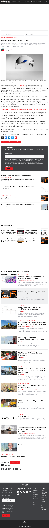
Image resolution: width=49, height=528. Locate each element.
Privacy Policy (11, 166)
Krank (22, 357)
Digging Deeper (28, 228)
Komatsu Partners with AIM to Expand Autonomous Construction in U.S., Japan (32, 323)
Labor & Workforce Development (26, 320)
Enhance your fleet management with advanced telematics (17, 179)
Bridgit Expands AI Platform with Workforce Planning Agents (18, 186)
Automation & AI (22, 305)
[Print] (2, 137)
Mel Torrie (22, 445)
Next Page (15, 462)
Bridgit (22, 311)
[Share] (6, 137)
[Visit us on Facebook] (2, 469)
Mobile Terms (39, 165)
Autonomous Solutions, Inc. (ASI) (29, 389)
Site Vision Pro (23, 416)
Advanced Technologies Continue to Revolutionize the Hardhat (8, 240)
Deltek (22, 374)
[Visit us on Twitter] (6, 469)
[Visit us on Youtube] (16, 469)
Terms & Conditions (31, 524)
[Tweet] (12, 137)
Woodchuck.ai (24, 341)
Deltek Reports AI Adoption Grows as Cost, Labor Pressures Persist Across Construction (31, 370)
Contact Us (9, 524)
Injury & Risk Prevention (24, 383)
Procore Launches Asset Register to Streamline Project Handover (31, 277)
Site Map (40, 524)
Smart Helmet (20, 85)
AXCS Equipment (25, 405)
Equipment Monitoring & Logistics (26, 351)
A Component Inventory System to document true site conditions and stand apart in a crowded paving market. (31, 419)
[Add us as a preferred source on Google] (16, 137)
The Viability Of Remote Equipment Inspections (31, 354)
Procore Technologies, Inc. (28, 280)
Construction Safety (6, 237)
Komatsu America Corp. (27, 326)
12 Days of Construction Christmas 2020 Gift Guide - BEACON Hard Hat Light (8, 232)
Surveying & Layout (23, 425)
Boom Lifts (21, 399)
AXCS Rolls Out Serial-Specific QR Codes (30, 402)
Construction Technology (9, 37)
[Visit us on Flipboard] (20, 469)
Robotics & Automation (7, 454)
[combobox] (12, 34)
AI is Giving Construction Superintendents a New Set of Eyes (18, 204)
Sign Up (9, 168)
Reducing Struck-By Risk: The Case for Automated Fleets (32, 386)
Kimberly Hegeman (9, 49)
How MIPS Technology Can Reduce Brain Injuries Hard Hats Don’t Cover (32, 232)
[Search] (43, 2)
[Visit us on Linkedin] (13, 469)
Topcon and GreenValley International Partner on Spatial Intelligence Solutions (32, 429)
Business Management (23, 274)
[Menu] (46, 2)
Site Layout (21, 414)
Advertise (16, 524)
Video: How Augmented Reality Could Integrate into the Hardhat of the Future (23, 109)
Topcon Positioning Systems (28, 433)
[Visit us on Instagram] (9, 469)
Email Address (9, 153)
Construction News (6, 228)
